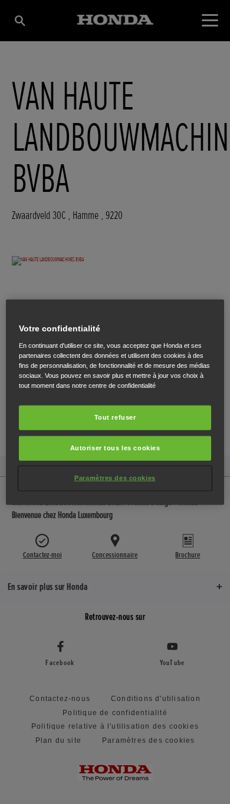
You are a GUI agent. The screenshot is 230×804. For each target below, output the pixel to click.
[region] (115, 402)
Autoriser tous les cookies (115, 447)
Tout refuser (115, 417)
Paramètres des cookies (115, 477)
